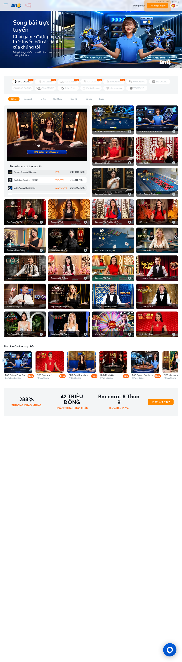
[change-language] (174, 5)
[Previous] (4, 360)
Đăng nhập (139, 5)
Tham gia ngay (157, 5)
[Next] (178, 360)
